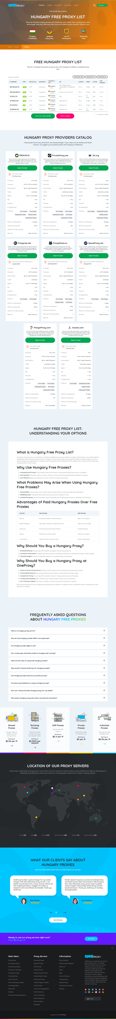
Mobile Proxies (32, 214)
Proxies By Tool (13, 976)
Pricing (49, 5)
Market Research (39, 998)
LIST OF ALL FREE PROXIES (43, 116)
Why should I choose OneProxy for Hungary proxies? (30, 668)
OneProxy (63, 1015)
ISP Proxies (69, 214)
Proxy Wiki (11, 989)
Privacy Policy (63, 979)
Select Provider (22, 168)
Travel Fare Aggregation (41, 989)
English (91, 999)
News (61, 970)
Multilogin (37, 1004)
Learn (76, 5)
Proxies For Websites (14, 970)
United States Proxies (40, 976)
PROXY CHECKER (65, 116)
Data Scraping (38, 1001)
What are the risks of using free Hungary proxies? (29, 661)
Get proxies (101, 5)
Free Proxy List (13, 979)
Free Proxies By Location (58, 11)
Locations (57, 5)
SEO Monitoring (38, 992)
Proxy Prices (12, 960)
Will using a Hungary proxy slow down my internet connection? (34, 698)
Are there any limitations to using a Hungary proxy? (30, 683)
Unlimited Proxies (104, 726)
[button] (56, 912)
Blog (60, 973)
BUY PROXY (91, 939)
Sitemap (61, 989)
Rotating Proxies (34, 726)
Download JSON (78, 76)
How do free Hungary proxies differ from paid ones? (30, 638)
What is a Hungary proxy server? (23, 631)
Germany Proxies (39, 979)
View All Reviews (58, 920)
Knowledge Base (13, 985)
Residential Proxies (20, 214)
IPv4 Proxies (23, 211)
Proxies (41, 5)
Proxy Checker (63, 960)
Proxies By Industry (14, 966)
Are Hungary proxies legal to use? (23, 646)
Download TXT (90, 76)
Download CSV (102, 76)
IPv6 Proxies (33, 211)
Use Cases (67, 5)
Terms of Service (64, 976)
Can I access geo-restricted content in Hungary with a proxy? (33, 653)
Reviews (10, 992)
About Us (62, 966)
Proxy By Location (14, 963)
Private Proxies (81, 726)
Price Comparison (39, 995)
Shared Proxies (11, 726)
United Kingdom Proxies (41, 982)
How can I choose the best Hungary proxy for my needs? (32, 691)
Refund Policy (63, 982)
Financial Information (66, 985)
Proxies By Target (13, 973)
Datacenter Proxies (31, 218)
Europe (17, 47)
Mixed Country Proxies (41, 973)
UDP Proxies (58, 725)
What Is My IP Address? (66, 963)
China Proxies (38, 985)
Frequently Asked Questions (17, 995)
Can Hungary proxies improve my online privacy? (29, 676)
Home (10, 47)
